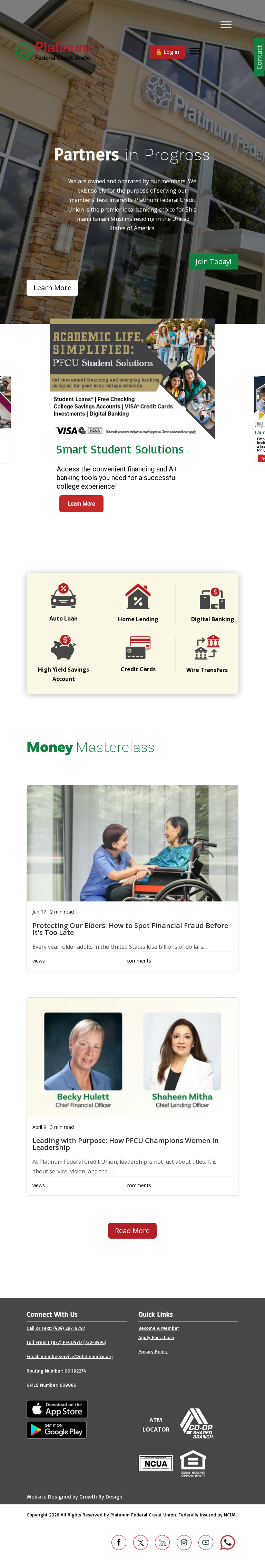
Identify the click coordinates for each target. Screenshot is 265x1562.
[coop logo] (197, 1436)
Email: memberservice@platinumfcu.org (70, 1356)
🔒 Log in (167, 52)
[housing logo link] (193, 1465)
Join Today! (214, 261)
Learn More (81, 503)
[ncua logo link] (156, 1469)
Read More (132, 1230)
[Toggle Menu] (226, 24)
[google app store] (57, 1416)
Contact (259, 57)
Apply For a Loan (156, 1337)
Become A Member (158, 1328)
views (38, 960)
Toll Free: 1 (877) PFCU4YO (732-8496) (66, 1342)
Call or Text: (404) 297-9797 (56, 1328)
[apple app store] (57, 1437)
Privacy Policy (153, 1351)
